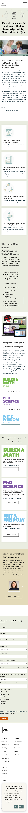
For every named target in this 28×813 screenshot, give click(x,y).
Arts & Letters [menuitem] (18, 741)
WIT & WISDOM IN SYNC (14, 428)
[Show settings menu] (24, 55)
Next (24, 586)
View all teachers (14, 596)
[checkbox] (13, 698)
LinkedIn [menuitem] (3, 780)
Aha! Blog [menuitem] (4, 748)
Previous (7, 586)
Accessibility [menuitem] (5, 744)
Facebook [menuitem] (4, 770)
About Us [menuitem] (4, 741)
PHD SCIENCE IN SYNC (14, 409)
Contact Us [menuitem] (4, 755)
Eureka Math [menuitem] (17, 744)
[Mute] (21, 55)
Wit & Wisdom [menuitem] (18, 755)
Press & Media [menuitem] (5, 762)
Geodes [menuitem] (16, 751)
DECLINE (21, 806)
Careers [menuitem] (3, 751)
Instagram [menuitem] (4, 773)
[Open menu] (25, 4)
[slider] (12, 55)
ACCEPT (16, 806)
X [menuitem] (1, 777)
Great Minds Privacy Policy (9, 713)
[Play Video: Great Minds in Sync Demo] (14, 47)
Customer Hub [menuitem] (5, 758)
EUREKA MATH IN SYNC (14, 391)
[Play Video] (2, 55)
